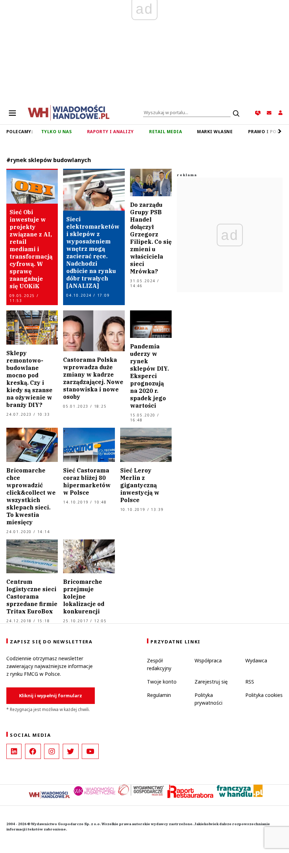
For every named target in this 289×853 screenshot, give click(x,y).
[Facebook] (33, 751)
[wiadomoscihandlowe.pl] (69, 112)
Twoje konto (162, 681)
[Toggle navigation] (12, 112)
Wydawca (256, 660)
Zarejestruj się (211, 681)
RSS (249, 681)
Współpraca (208, 660)
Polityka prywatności (208, 699)
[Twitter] (71, 751)
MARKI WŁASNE (215, 132)
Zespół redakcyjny (159, 664)
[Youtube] (90, 751)
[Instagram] (51, 751)
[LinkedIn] (13, 751)
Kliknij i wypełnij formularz (50, 695)
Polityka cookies (264, 695)
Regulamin (159, 695)
